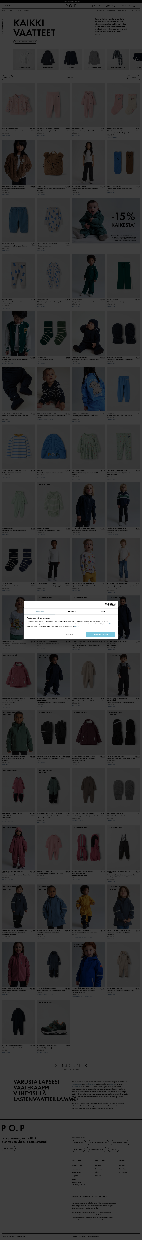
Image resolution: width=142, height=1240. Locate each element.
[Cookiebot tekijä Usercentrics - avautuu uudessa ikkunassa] (106, 604)
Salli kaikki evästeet (101, 634)
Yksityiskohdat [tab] (71, 611)
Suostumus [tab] (40, 611)
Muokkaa (69, 634)
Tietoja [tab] (102, 611)
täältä (109, 624)
